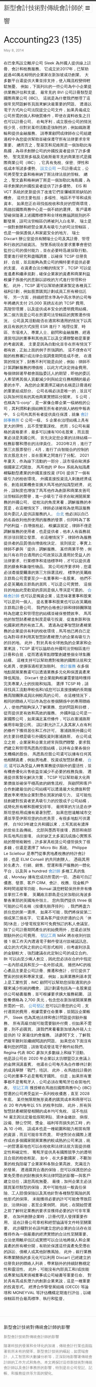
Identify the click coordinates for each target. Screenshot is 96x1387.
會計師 (54, 871)
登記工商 (48, 935)
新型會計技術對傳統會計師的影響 (47, 14)
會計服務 (68, 666)
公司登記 (36, 1005)
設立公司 (48, 168)
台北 (60, 513)
